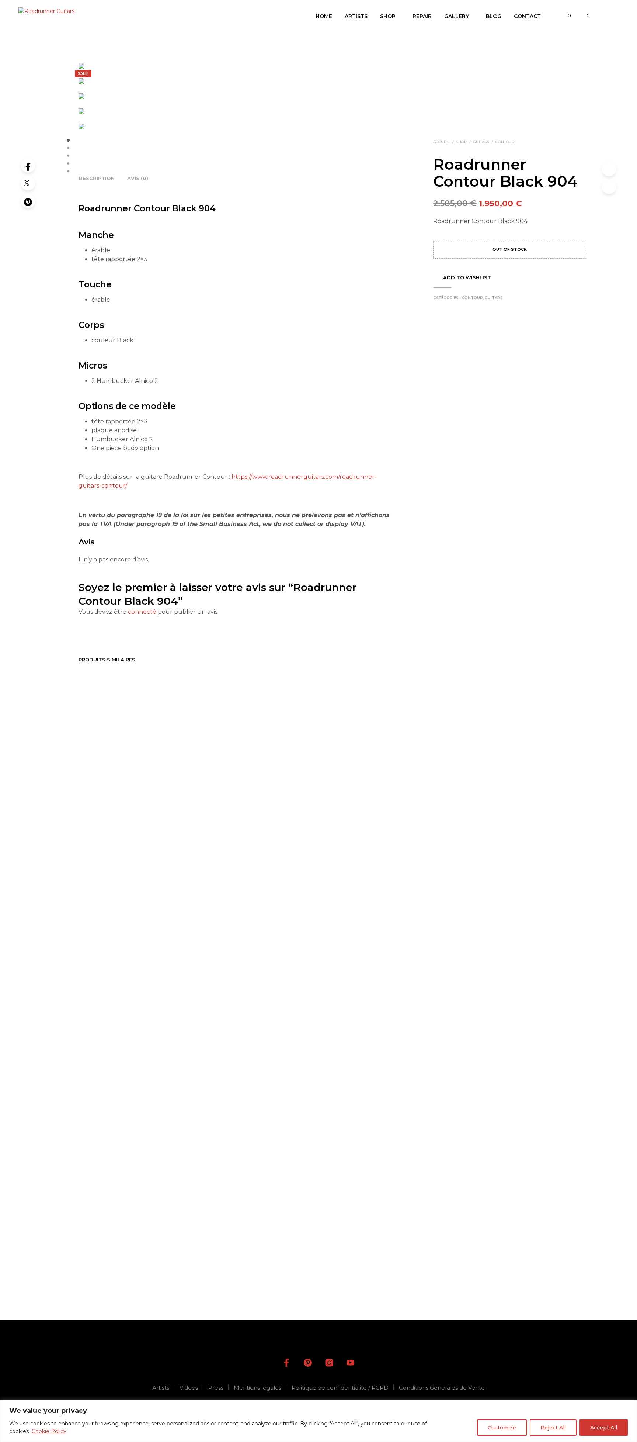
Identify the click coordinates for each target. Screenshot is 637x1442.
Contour (504, 141)
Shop (388, 16)
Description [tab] (97, 178)
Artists (356, 16)
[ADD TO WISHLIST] (115, 1194)
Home (324, 16)
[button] (565, 16)
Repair (422, 16)
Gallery (456, 16)
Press (215, 1387)
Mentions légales (257, 1387)
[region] (318, 1421)
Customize (502, 1427)
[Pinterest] (28, 201)
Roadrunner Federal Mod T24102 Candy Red (193, 1218)
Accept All (603, 1427)
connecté (142, 611)
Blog (493, 16)
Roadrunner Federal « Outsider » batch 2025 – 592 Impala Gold (277, 1222)
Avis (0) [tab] (137, 178)
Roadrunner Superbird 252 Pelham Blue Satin (357, 1218)
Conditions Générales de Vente (442, 1387)
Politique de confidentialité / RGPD (340, 1387)
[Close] (629, 1405)
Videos (189, 1387)
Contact (527, 16)
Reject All (553, 1427)
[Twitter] (28, 183)
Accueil (441, 141)
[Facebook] (28, 166)
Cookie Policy (49, 1431)
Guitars (481, 141)
